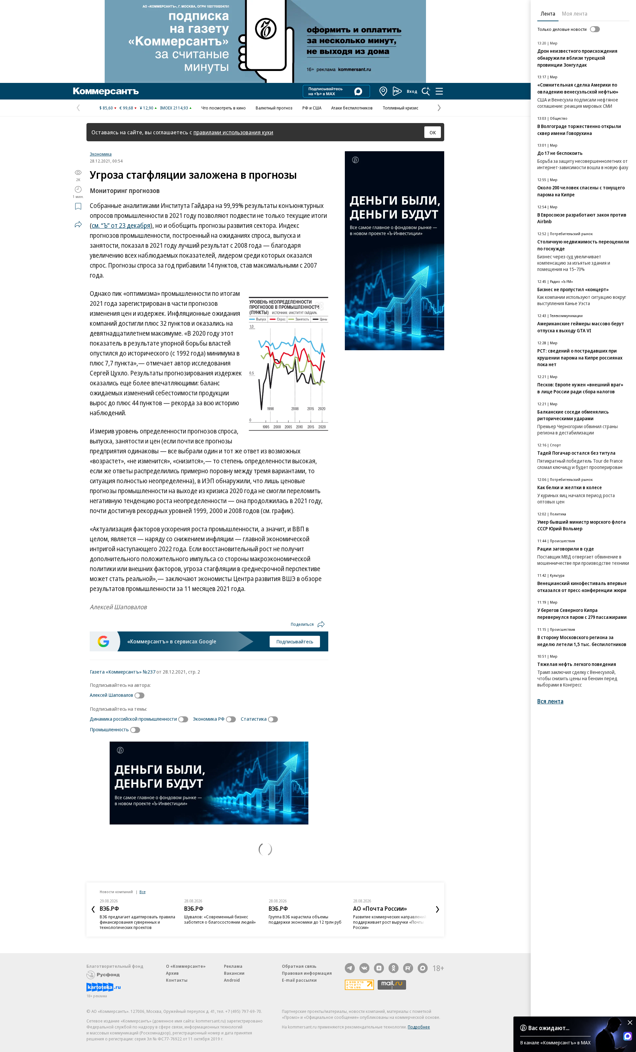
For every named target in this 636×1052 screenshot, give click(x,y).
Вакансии (234, 973)
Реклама (233, 966)
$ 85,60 (106, 108)
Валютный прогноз (274, 108)
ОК (433, 132)
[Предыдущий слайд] (93, 909)
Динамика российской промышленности (133, 718)
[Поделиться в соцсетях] (78, 224)
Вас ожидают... (548, 1028)
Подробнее (419, 1027)
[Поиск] (426, 91)
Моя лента (574, 13)
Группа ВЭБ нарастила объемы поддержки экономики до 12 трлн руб (305, 919)
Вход (412, 91)
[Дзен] (379, 968)
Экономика (101, 154)
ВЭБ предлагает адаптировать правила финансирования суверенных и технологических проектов (137, 922)
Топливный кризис (400, 108)
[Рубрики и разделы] (439, 91)
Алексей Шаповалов (111, 694)
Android (232, 980)
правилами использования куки (233, 132)
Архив (172, 973)
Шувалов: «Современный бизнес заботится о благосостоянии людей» (220, 919)
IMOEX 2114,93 (174, 108)
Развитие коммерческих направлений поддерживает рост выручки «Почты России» (389, 922)
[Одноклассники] (393, 968)
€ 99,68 (126, 108)
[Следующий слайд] (437, 909)
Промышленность (109, 729)
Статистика (254, 718)
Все (142, 891)
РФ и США (311, 108)
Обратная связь (299, 966)
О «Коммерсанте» (186, 966)
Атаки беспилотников (352, 108)
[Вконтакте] (364, 968)
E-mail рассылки (299, 980)
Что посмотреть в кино (223, 108)
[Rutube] (408, 968)
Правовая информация (307, 973)
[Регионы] (384, 91)
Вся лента (550, 701)
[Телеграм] (350, 968)
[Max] (423, 968)
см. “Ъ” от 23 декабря (121, 225)
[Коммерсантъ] (106, 91)
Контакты (176, 980)
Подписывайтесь (294, 641)
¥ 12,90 (146, 108)
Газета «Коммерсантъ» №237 (122, 671)
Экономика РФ (209, 718)
